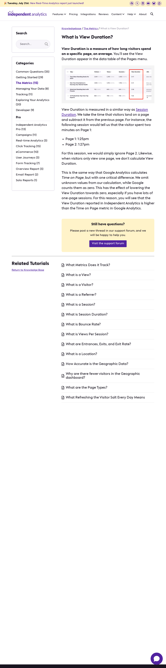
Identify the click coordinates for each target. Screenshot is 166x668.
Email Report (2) (27, 174)
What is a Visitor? (79, 285)
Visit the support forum (108, 243)
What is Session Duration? (86, 314)
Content (116, 14)
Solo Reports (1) (26, 180)
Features (58, 14)
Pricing (73, 14)
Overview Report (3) (29, 169)
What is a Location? (81, 354)
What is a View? (78, 275)
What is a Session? (80, 304)
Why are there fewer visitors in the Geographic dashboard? (103, 375)
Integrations (88, 14)
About (143, 14)
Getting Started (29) (29, 77)
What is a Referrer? (81, 294)
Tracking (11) (24, 94)
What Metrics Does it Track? (88, 265)
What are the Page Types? (86, 387)
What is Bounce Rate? (83, 324)
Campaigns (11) (26, 135)
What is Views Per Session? (87, 334)
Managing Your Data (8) (32, 88)
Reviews (103, 14)
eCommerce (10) (27, 152)
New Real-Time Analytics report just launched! (57, 3)
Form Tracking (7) (28, 163)
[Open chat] (157, 659)
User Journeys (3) (27, 157)
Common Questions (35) (32, 71)
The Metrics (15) (27, 83)
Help (130, 14)
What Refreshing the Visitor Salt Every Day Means (105, 397)
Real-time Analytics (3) (31, 140)
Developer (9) (25, 110)
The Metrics (91, 28)
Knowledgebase (71, 28)
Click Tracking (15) (28, 146)
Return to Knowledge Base (28, 270)
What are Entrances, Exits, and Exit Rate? (98, 344)
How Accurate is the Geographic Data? (97, 364)
